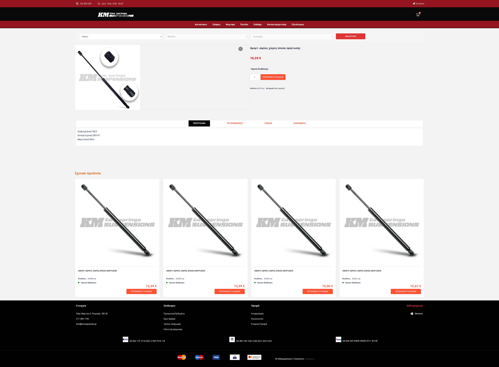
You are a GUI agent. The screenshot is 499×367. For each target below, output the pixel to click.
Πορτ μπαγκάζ (279, 88)
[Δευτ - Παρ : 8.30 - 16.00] (99, 3)
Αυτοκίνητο (201, 24)
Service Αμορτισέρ (276, 24)
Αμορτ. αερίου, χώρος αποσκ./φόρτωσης (97, 271)
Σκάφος (216, 24)
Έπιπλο (244, 24)
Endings (258, 24)
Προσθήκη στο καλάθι (273, 77)
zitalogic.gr (309, 359)
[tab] (199, 123)
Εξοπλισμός (298, 24)
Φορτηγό (230, 24)
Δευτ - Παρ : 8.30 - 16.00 (112, 3)
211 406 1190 (85, 3)
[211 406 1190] (77, 3)
